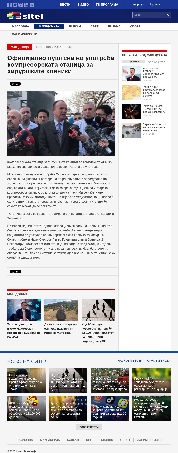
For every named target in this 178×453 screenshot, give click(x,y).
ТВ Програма (107, 4)
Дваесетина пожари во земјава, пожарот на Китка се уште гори (60, 328)
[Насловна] (25, 19)
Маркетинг (155, 4)
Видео (83, 4)
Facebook (9, 5)
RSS (32, 5)
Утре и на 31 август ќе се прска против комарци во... (154, 127)
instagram (20, 5)
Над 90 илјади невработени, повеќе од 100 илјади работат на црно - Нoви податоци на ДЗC (98, 333)
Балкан (75, 26)
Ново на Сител (27, 361)
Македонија (49, 26)
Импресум (138, 4)
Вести (65, 4)
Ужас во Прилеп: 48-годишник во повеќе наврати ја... (154, 108)
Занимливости (24, 34)
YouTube (26, 5)
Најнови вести (130, 360)
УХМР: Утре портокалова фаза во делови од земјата (154, 91)
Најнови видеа (158, 360)
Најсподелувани (156, 61)
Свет (94, 26)
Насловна (20, 26)
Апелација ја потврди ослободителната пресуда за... (153, 72)
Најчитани (133, 61)
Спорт (135, 26)
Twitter (15, 5)
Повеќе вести (89, 427)
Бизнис (114, 26)
